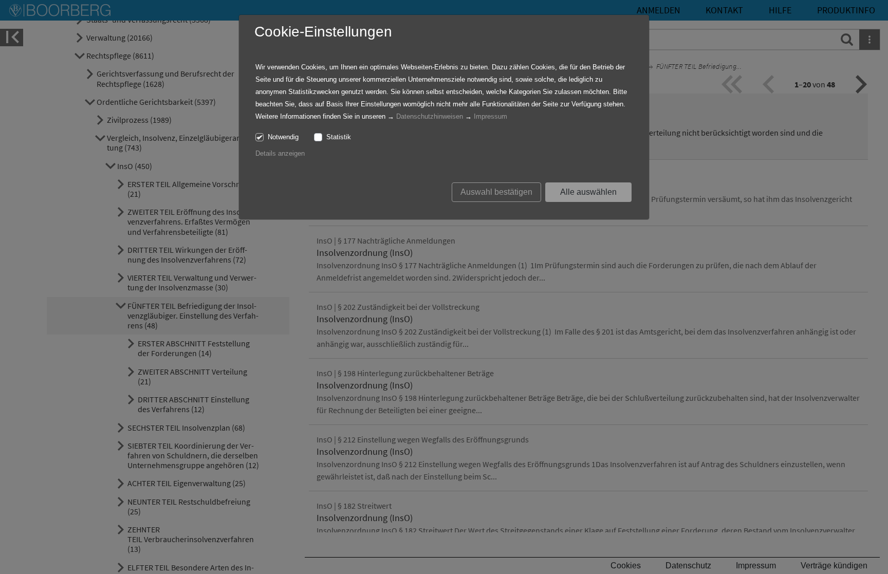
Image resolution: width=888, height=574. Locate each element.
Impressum (490, 116)
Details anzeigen (280, 153)
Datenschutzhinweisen (429, 116)
